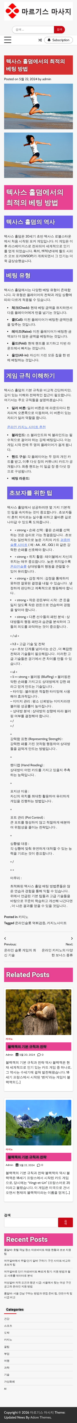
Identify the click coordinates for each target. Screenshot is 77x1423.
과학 (6, 1367)
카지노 (23, 917)
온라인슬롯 (18, 566)
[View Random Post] (40, 40)
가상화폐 (9, 1381)
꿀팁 (6, 1346)
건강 (6, 1318)
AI (5, 1388)
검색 (7, 1215)
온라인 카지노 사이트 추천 (26, 427)
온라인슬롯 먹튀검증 (30, 923)
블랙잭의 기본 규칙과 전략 (27, 1046)
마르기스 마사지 (42, 1412)
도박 (6, 1332)
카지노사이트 (57, 923)
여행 (6, 1360)
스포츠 (8, 1325)
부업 (6, 1353)
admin (46, 79)
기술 (6, 1374)
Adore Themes (40, 1417)
